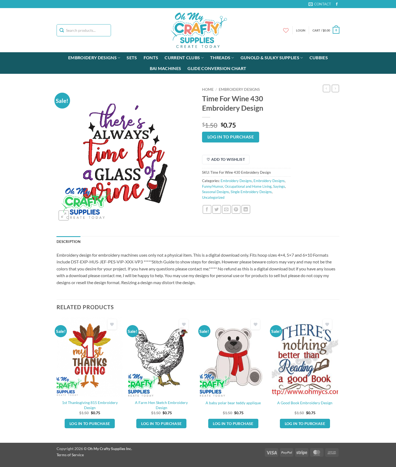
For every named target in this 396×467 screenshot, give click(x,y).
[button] (325, 30)
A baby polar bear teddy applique (233, 402)
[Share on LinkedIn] (245, 209)
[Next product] (326, 88)
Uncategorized (213, 197)
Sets (132, 57)
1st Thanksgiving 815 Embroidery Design (90, 405)
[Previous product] (335, 88)
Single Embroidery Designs (251, 192)
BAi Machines (165, 68)
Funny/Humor (212, 186)
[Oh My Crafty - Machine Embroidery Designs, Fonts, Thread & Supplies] (198, 30)
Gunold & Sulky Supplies (270, 57)
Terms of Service (70, 454)
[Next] (338, 379)
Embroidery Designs (92, 57)
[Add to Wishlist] (112, 324)
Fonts (151, 57)
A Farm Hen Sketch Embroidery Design (161, 405)
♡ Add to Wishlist (226, 159)
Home (208, 89)
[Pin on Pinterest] (236, 209)
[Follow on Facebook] (336, 4)
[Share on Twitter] (216, 209)
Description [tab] (69, 241)
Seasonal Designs (215, 192)
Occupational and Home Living (248, 186)
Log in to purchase (230, 136)
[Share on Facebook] (207, 209)
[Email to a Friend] (226, 209)
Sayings (279, 186)
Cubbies (319, 57)
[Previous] (57, 379)
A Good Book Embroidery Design (304, 402)
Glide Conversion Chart (216, 68)
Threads (220, 57)
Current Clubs (182, 57)
